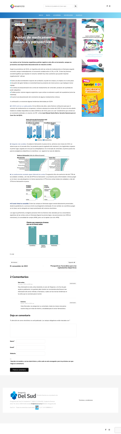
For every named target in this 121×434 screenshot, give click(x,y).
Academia (57, 15)
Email (12, 347)
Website (13, 353)
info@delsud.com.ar (37, 404)
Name (12, 341)
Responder (73, 283)
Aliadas (79, 15)
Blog (48, 15)
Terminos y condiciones (86, 400)
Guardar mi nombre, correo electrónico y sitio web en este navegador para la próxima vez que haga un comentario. (41, 362)
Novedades (68, 15)
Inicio (41, 15)
